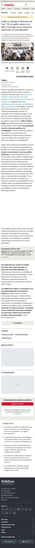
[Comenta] (12, 68)
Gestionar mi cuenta (9, 488)
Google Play (10, 541)
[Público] (14, 5)
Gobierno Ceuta (12, 1)
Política (3, 8)
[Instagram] (22, 509)
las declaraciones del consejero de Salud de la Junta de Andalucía (17, 104)
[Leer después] (17, 68)
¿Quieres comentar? (17, 404)
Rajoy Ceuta (19, 1)
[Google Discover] (6, 509)
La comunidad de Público (11, 497)
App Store (26, 541)
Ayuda (5, 500)
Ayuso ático (29, 1)
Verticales (4, 522)
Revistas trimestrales (8, 524)
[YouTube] (26, 509)
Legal (3, 530)
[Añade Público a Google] (3, 509)
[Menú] (2, 5)
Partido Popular (6, 338)
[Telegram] (3, 513)
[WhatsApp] (10, 513)
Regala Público (7, 495)
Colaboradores (6, 527)
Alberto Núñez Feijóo (21, 334)
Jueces (24, 1)
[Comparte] (7, 68)
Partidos (20, 13)
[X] (14, 509)
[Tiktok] (30, 509)
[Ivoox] (14, 513)
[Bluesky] (18, 509)
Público (4, 80)
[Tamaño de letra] (23, 68)
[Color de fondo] (28, 68)
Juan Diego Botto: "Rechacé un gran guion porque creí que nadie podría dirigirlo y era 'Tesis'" (16, 468)
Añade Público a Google (25, 76)
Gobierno (13, 13)
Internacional (25, 8)
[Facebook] (10, 509)
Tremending (17, 8)
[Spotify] (6, 513)
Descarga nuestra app (8, 537)
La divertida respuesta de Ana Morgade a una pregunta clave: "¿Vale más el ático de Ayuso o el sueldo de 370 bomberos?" (18, 439)
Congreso (27, 13)
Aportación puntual (9, 493)
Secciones (4, 519)
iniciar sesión (26, 412)
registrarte (18, 414)
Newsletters (7, 491)
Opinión (9, 8)
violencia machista (7, 334)
